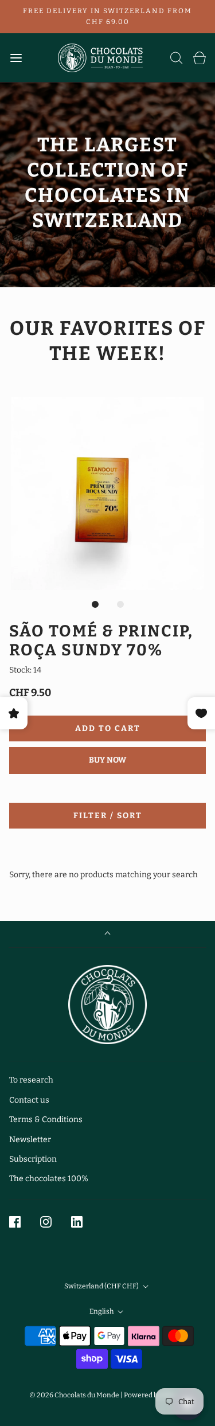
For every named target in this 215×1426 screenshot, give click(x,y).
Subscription (33, 1159)
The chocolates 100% (48, 1178)
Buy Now (107, 760)
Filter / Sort (107, 816)
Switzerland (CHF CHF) (102, 1286)
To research (31, 1080)
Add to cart (107, 728)
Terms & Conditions (46, 1119)
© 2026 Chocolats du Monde (74, 1395)
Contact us (29, 1100)
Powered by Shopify (155, 1395)
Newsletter (30, 1139)
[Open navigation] (16, 57)
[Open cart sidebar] (199, 57)
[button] (107, 493)
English (102, 1311)
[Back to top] (107, 934)
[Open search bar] (176, 57)
